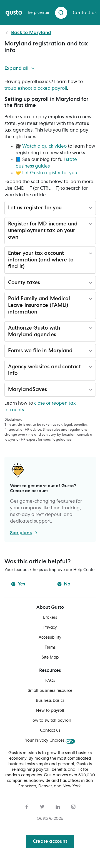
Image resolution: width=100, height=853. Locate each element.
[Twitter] (42, 806)
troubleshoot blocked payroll (35, 88)
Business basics (50, 701)
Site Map (50, 657)
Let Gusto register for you (49, 173)
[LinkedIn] (58, 806)
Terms (50, 647)
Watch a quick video (44, 146)
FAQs (50, 681)
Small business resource (50, 691)
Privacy (50, 628)
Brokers (50, 618)
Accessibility (50, 637)
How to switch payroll (50, 721)
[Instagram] (73, 806)
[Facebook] (26, 806)
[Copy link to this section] (39, 106)
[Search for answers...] (61, 13)
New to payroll (50, 711)
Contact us (50, 731)
